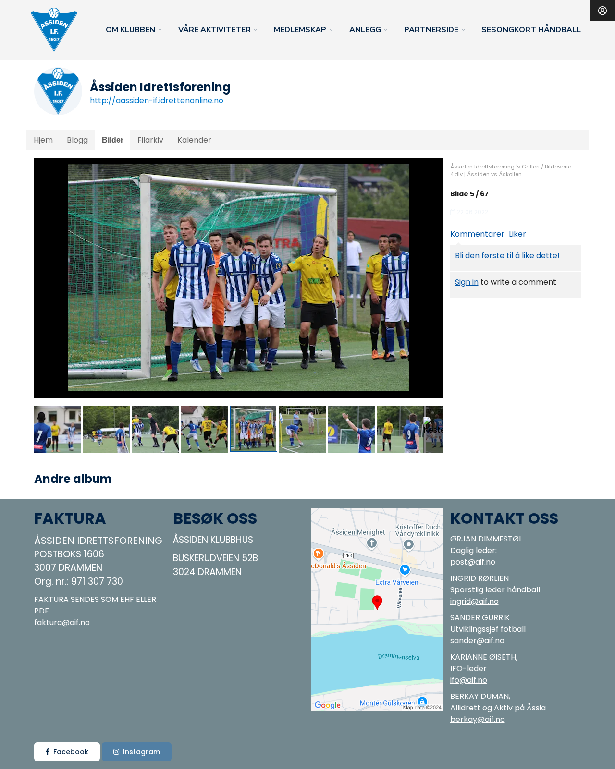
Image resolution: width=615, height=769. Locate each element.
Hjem (43, 139)
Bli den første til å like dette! (507, 255)
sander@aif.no (477, 640)
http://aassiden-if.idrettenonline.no (156, 100)
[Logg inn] (602, 10)
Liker (517, 234)
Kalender (194, 139)
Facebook (70, 752)
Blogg (77, 139)
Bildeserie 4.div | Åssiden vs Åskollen (510, 171)
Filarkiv (150, 139)
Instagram (141, 752)
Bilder (112, 140)
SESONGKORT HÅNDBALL (531, 29)
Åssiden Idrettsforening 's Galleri (495, 166)
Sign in (467, 282)
